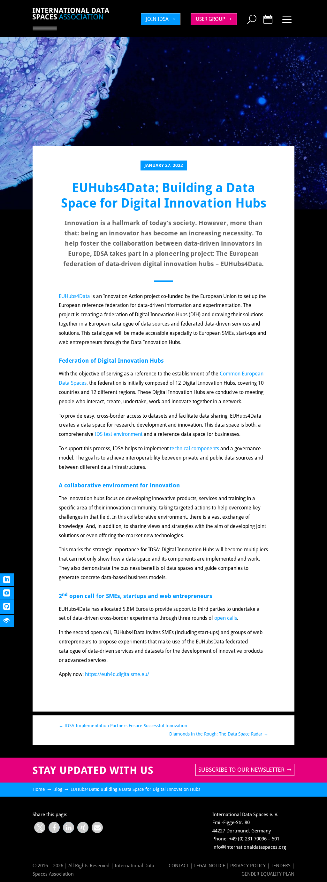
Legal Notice (209, 866)
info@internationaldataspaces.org (249, 847)
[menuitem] (162, 19)
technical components (194, 448)
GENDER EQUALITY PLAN (267, 874)
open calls (225, 618)
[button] (39, 827)
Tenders (281, 866)
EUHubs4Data (74, 296)
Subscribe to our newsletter (241, 769)
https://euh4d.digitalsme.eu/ (117, 674)
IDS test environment (118, 434)
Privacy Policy (248, 866)
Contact (179, 866)
